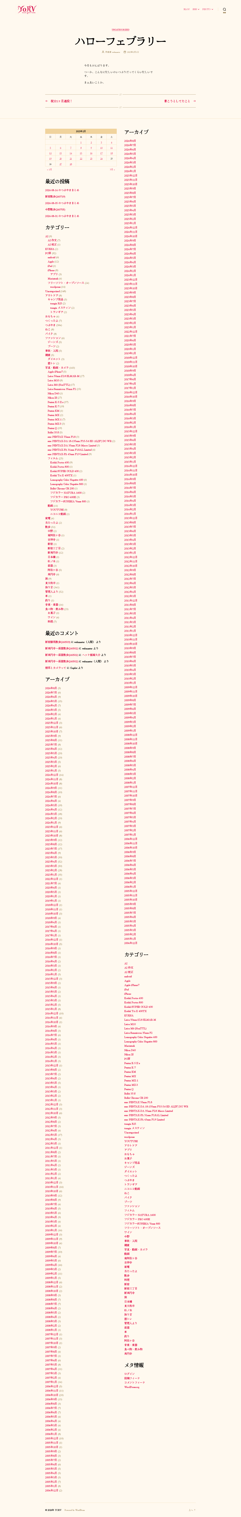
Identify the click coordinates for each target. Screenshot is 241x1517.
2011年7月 (51, 1156)
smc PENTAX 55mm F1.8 (62, 436)
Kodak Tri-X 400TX (61, 475)
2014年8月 (51, 1030)
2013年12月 (51, 1065)
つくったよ (51, 320)
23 (91, 158)
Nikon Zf (52, 397)
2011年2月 (51, 1173)
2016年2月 (51, 970)
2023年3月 (51, 866)
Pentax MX (53, 415)
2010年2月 (51, 1226)
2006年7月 (51, 1408)
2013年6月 (51, 1078)
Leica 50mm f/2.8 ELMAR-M (63, 376)
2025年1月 (51, 770)
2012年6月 (51, 1130)
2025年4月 (51, 757)
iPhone (51, 270)
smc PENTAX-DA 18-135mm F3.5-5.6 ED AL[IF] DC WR (79, 441)
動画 (50, 505)
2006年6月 (51, 1412)
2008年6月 (51, 1308)
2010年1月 (51, 1230)
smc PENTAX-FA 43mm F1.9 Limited (68, 454)
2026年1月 (51, 718)
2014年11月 (51, 1017)
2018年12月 (51, 905)
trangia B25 (56, 303)
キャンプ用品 (55, 299)
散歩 (47, 527)
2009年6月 (51, 1256)
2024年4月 (51, 809)
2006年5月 (51, 1416)
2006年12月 (51, 1386)
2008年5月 (51, 1312)
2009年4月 (51, 1265)
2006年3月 (51, 1425)
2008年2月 (51, 1325)
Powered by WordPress (75, 1509)
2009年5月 (51, 1260)
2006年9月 (51, 1399)
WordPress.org (131, 1387)
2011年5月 (51, 1161)
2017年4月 (51, 931)
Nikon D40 (53, 393)
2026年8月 (51, 688)
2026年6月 (51, 696)
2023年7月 (51, 848)
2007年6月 (51, 1360)
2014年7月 (51, 1035)
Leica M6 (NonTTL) (59, 384)
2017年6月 (51, 926)
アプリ (54, 274)
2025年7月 (51, 744)
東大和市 (50, 583)
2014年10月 (51, 1022)
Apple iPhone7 (55, 371)
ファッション (53, 338)
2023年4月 (51, 861)
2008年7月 (51, 1304)
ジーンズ (53, 342)
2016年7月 (51, 957)
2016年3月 (51, 965)
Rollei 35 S (53, 432)
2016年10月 (51, 944)
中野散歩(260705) (55, 209)
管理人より (51, 591)
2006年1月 (51, 1434)
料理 (50, 621)
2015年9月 (51, 983)
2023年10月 (51, 835)
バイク (49, 333)
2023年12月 (51, 827)
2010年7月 (51, 1204)
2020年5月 (51, 892)
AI (46, 236)
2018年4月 (51, 922)
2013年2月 (51, 1095)
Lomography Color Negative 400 (66, 479)
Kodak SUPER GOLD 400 (64, 471)
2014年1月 (51, 1061)
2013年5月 (51, 1082)
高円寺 (51, 574)
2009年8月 (51, 1247)
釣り (47, 600)
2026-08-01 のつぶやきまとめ (62, 216)
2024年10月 (51, 783)
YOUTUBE (57, 509)
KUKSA (49, 249)
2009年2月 (51, 1273)
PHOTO (206, 9)
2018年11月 (51, 909)
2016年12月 (51, 939)
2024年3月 (51, 814)
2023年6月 (51, 853)
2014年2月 (51, 1056)
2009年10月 (51, 1243)
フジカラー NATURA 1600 (65, 492)
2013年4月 (51, 1087)
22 (81, 158)
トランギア (56, 312)
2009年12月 (51, 1234)
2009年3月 (51, 1269)
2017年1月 (51, 935)
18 (111, 153)
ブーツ (51, 346)
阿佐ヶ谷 (53, 570)
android (51, 257)
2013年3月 (51, 1091)
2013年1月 (51, 1100)
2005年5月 (51, 1468)
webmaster (116, 51)
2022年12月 (51, 879)
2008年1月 (51, 1330)
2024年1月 (51, 822)
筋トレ (51, 363)
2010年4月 (51, 1217)
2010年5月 (51, 1213)
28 (71, 164)
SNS (195, 9)
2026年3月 (51, 710)
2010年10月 (51, 1191)
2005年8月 (51, 1455)
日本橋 (51, 557)
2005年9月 (51, 1451)
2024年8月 (51, 792)
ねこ (47, 329)
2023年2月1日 (133, 51)
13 (60, 153)
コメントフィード (134, 1382)
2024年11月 (51, 779)
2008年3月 (51, 1321)
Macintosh (53, 278)
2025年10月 (51, 731)
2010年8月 (51, 1200)
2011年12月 (51, 1147)
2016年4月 (51, 961)
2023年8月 (51, 844)
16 (91, 153)
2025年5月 (51, 753)
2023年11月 (51, 831)
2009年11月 (51, 1239)
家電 (47, 518)
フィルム (53, 458)
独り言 (49, 587)
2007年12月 (51, 1334)
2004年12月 (51, 1490)
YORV (58, 1509)
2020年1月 (51, 896)
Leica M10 (53, 380)
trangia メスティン (60, 307)
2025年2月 (51, 766)
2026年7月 (51, 692)
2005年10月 (51, 1447)
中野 (50, 531)
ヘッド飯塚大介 (91, 655)
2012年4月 (51, 1139)
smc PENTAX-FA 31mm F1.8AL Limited (70, 449)
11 (111, 147)
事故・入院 (51, 350)
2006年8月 (51, 1403)
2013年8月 (51, 1069)
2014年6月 (51, 1039)
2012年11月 (51, 1109)
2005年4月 (51, 1473)
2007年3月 (51, 1373)
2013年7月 (51, 1074)
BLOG (187, 9)
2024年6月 (51, 801)
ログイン (129, 1374)
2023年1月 (51, 874)
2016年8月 (51, 952)
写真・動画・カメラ (57, 367)
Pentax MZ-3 (54, 423)
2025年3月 (51, 762)
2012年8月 (51, 1121)
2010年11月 (51, 1187)
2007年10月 (51, 1343)
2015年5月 (51, 991)
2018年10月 (51, 913)
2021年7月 (51, 883)
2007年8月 (51, 1351)
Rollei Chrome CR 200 (62, 488)
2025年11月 (51, 727)
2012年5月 (51, 1135)
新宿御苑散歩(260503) (57, 642)
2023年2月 (51, 870)
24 (101, 158)
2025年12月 (51, 722)
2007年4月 (51, 1369)
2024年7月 (51, 796)
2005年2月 (51, 1481)
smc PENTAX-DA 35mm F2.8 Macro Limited (72, 445)
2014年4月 (51, 1048)
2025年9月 (51, 736)
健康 (47, 355)
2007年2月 (51, 1377)
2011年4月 (51, 1165)
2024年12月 (51, 775)
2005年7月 (51, 1460)
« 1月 (49, 169)
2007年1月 (51, 1382)
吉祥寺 (51, 539)
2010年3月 (51, 1221)
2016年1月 (51, 974)
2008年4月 (51, 1317)
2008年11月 (51, 1286)
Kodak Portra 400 (59, 462)
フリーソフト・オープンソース (66, 283)
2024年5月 (51, 805)
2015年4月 (51, 996)
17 (101, 153)
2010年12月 (51, 1182)
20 (60, 158)
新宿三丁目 (54, 548)
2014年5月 (51, 1043)
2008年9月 (51, 1295)
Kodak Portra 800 (59, 466)
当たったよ (51, 522)
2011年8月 (51, 1152)
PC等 (48, 253)
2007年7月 (51, 1356)
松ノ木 (51, 561)
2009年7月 (51, 1252)
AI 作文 (52, 240)
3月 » (112, 169)
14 (71, 153)
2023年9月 (51, 840)
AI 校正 (52, 244)
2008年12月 (51, 1282)
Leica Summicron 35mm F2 (62, 389)
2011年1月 (51, 1178)
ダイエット (54, 359)
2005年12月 (51, 1438)
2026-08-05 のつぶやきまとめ (62, 203)
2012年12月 (51, 1104)
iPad (50, 266)
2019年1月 (51, 900)
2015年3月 (51, 1000)
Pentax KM (53, 410)
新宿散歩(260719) (55, 196)
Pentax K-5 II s (55, 402)
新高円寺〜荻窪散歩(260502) (61, 648)
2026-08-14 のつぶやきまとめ (62, 190)
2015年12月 (51, 978)
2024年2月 (51, 818)
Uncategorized (120, 29)
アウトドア (51, 295)
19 (50, 158)
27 (60, 164)
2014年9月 (51, 1026)
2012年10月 (51, 1113)
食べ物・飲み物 (54, 609)
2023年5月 (51, 857)
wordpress (55, 286)
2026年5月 (51, 701)
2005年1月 (51, 1486)
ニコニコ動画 (58, 514)
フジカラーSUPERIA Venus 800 (68, 501)
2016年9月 (51, 948)
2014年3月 (51, 1052)
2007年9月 (51, 1347)
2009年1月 (51, 1278)
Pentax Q (52, 428)
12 (50, 153)
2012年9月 (51, 1117)
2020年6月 (51, 887)
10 (101, 147)
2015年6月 (51, 987)
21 (71, 158)
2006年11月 (51, 1390)
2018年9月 (51, 918)
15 (81, 153)
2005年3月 (51, 1477)
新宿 (50, 544)
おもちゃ (50, 316)
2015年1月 (51, 1009)
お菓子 (51, 613)
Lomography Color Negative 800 (66, 484)
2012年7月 (51, 1126)
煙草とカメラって (55, 668)
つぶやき (50, 325)
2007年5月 (51, 1364)
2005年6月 (51, 1464)
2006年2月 (51, 1429)
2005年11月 (51, 1442)
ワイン (51, 617)
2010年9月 (51, 1195)
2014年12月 (51, 1013)
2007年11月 (51, 1338)
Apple (51, 261)
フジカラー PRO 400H (63, 497)
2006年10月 (51, 1395)
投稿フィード (132, 1378)
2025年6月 (51, 749)
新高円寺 (53, 552)
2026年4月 (51, 705)
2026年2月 (51, 714)
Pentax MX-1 (55, 419)
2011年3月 (51, 1169)
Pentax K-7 (53, 406)
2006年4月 (51, 1421)
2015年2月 (51, 1004)
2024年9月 (51, 788)
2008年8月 (51, 1299)
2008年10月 (51, 1291)
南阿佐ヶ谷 (54, 535)
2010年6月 (51, 1208)
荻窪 (50, 565)
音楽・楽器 (51, 604)
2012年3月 (51, 1143)
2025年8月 (51, 740)
